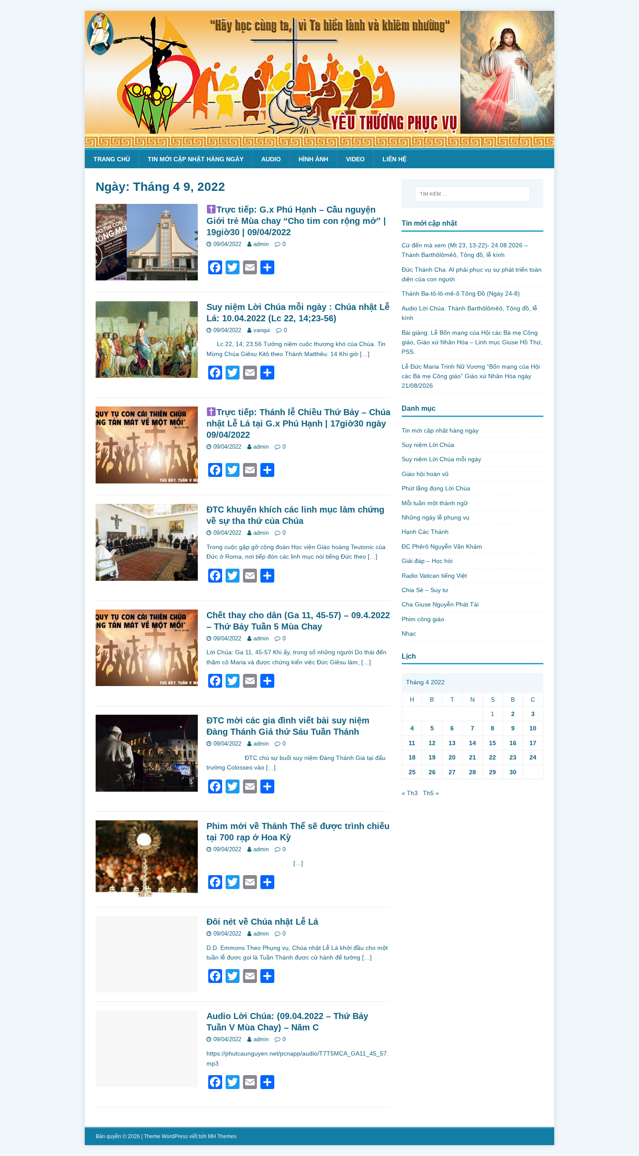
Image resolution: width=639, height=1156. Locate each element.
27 (452, 772)
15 (492, 743)
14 (472, 743)
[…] (364, 353)
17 (532, 743)
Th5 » (431, 793)
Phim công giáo (423, 619)
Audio (271, 159)
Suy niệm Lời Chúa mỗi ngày (441, 459)
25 (412, 772)
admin (261, 244)
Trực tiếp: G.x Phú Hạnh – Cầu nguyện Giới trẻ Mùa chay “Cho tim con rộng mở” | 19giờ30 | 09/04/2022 (296, 221)
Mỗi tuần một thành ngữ (435, 503)
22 (492, 757)
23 (512, 757)
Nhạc (409, 633)
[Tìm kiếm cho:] (472, 194)
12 (432, 743)
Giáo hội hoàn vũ (425, 473)
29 (492, 772)
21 (472, 757)
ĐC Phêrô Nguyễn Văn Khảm (442, 546)
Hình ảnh (313, 159)
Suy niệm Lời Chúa (428, 444)
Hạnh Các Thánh (425, 531)
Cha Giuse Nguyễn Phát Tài (440, 604)
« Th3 (410, 793)
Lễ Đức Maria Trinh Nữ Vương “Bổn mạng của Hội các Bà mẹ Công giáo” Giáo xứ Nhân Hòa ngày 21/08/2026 (471, 376)
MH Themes (222, 1136)
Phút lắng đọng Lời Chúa (436, 488)
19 (432, 757)
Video (355, 159)
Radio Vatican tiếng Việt (434, 575)
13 (452, 743)
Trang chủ (111, 159)
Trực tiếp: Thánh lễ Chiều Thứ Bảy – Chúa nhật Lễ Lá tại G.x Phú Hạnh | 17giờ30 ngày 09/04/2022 (298, 423)
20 (452, 757)
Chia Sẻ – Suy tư (425, 589)
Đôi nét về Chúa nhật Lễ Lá (262, 921)
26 (432, 772)
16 (512, 743)
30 (512, 772)
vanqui (261, 330)
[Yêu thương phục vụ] (319, 143)
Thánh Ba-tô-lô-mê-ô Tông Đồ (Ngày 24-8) (461, 293)
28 (472, 772)
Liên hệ (394, 159)
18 (412, 757)
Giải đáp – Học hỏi (427, 560)
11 (412, 743)
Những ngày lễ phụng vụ (435, 517)
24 (532, 757)
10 (532, 728)
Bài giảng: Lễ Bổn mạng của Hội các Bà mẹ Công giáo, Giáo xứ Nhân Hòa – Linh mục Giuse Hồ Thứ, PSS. (472, 342)
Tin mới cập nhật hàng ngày (195, 159)
